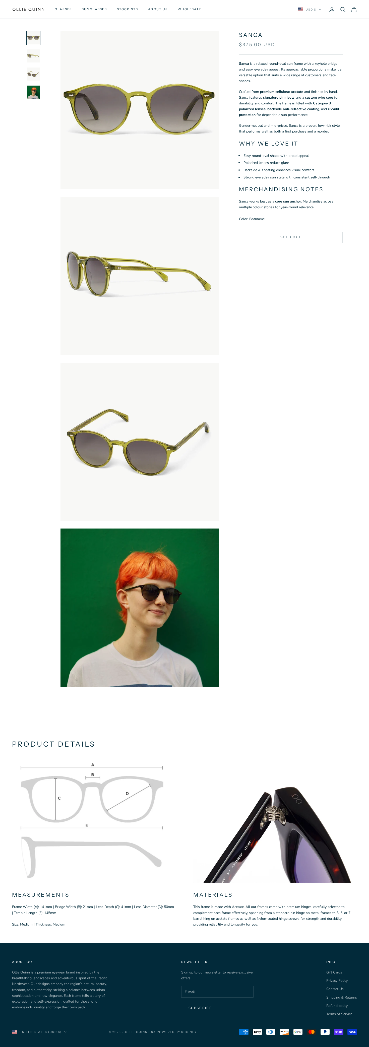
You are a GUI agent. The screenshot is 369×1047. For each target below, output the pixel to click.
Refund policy (337, 1005)
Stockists (127, 9)
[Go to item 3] (33, 74)
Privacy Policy (337, 980)
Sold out (290, 237)
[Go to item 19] (33, 92)
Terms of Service (339, 1014)
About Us (158, 9)
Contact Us (335, 989)
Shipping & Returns (341, 997)
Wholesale (190, 9)
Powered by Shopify (177, 1032)
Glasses (63, 9)
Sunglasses (94, 9)
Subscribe (200, 1008)
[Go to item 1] (33, 38)
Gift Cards (334, 972)
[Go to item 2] (33, 56)
